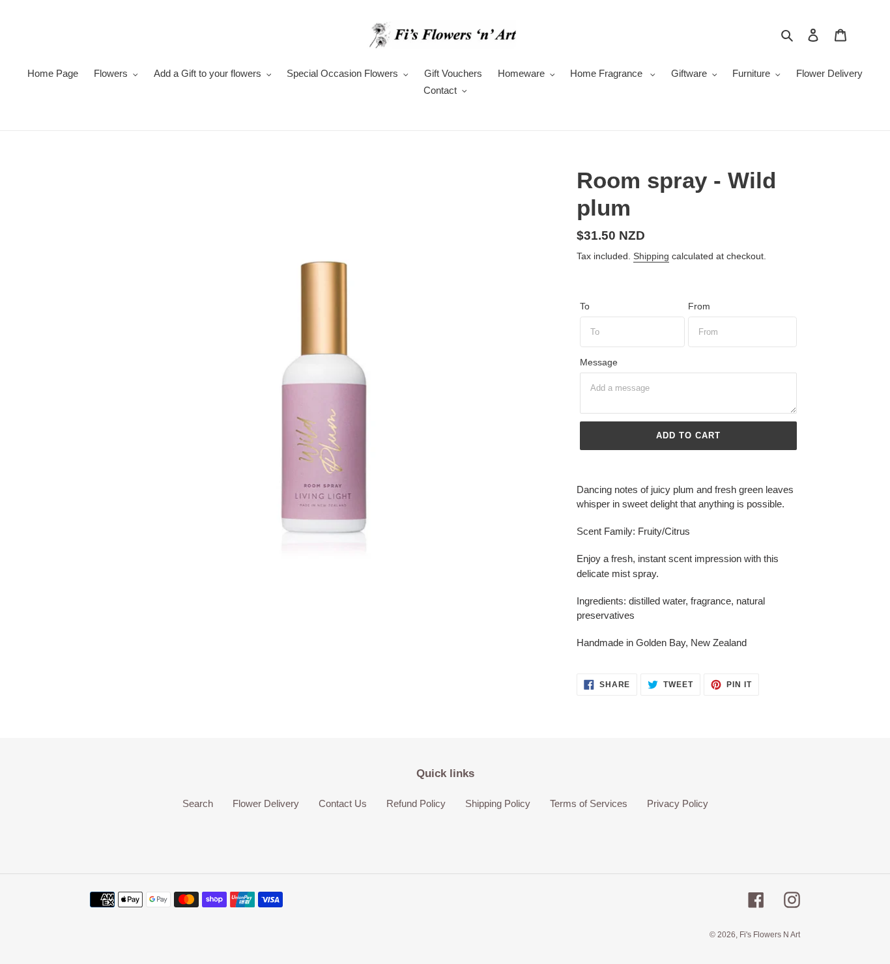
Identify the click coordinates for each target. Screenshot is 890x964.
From (699, 306)
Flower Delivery (266, 803)
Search (197, 803)
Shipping (651, 256)
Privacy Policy (677, 803)
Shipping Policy (497, 803)
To (585, 306)
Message (599, 362)
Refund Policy (416, 803)
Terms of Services (588, 803)
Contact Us (343, 803)
